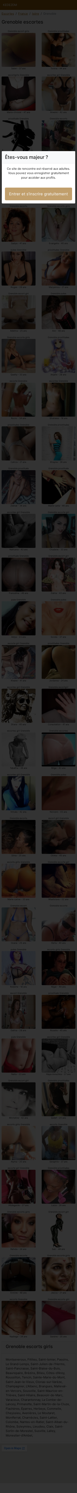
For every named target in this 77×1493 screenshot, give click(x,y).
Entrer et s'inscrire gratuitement (38, 194)
